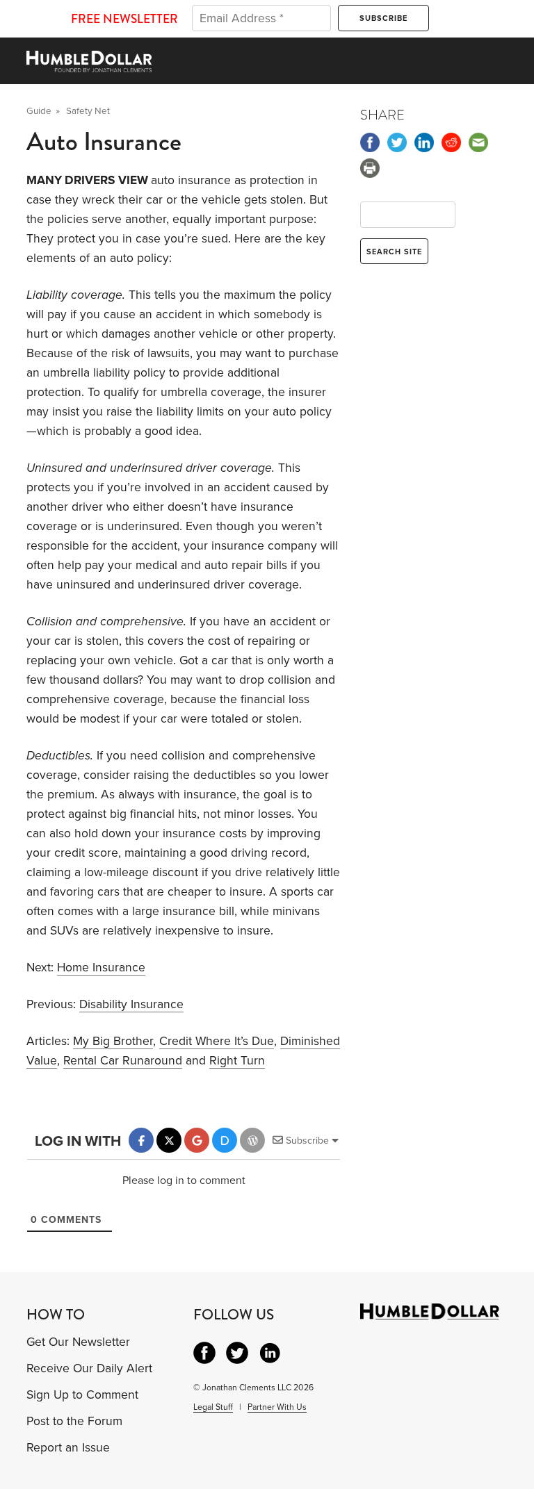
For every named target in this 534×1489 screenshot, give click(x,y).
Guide (38, 111)
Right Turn (237, 1060)
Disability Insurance (131, 1004)
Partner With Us (277, 1407)
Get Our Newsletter (78, 1342)
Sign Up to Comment (82, 1395)
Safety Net (88, 111)
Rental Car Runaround (122, 1060)
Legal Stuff (213, 1407)
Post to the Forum (74, 1421)
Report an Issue (68, 1447)
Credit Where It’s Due (216, 1041)
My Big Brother (113, 1041)
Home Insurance (101, 967)
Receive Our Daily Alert (89, 1368)
